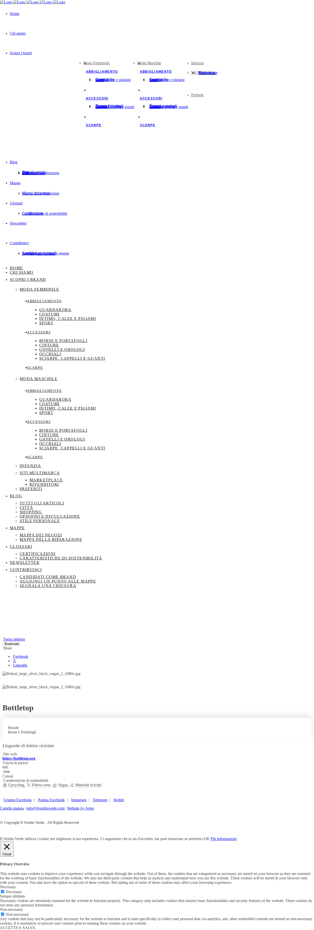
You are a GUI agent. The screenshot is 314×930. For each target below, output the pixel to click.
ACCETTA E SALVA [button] (17, 928)
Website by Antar (80, 808)
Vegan (63, 785)
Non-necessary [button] (11, 909)
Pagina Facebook (51, 800)
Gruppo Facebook (17, 800)
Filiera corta (41, 785)
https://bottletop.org (18, 758)
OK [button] (207, 839)
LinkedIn (20, 665)
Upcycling (16, 785)
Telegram (100, 800)
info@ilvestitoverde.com (45, 808)
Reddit (119, 800)
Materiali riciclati (88, 785)
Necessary (14, 892)
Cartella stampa (12, 808)
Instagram (78, 800)
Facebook (20, 656)
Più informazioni (223, 839)
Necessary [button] (8, 887)
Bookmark (12, 644)
